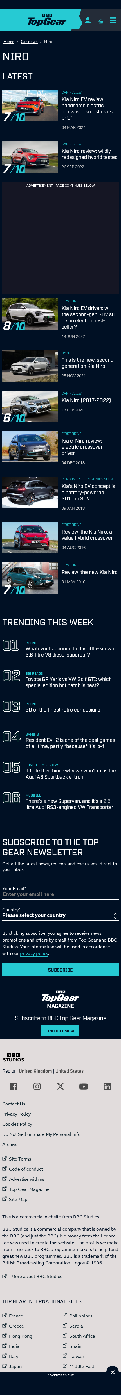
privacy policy (34, 953)
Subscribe (60, 969)
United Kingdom (35, 1070)
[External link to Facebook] (14, 1086)
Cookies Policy (17, 1124)
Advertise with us (26, 1179)
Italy (13, 1356)
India (14, 1346)
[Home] (58, 20)
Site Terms (20, 1159)
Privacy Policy (16, 1114)
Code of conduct (26, 1169)
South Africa (82, 1336)
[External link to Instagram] (37, 1086)
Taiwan (77, 1356)
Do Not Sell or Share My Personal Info (41, 1134)
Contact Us (13, 1104)
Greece (16, 1326)
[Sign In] (87, 20)
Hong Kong (20, 1336)
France (16, 1316)
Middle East (82, 1366)
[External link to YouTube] (84, 1086)
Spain (75, 1346)
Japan (15, 1366)
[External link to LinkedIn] (107, 1086)
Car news (29, 41)
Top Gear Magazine (29, 1189)
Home (8, 41)
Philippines (81, 1316)
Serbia (76, 1326)
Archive (10, 1144)
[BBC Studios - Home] (16, 1057)
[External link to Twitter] (60, 1086)
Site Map (18, 1199)
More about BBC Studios (32, 1276)
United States (69, 1070)
